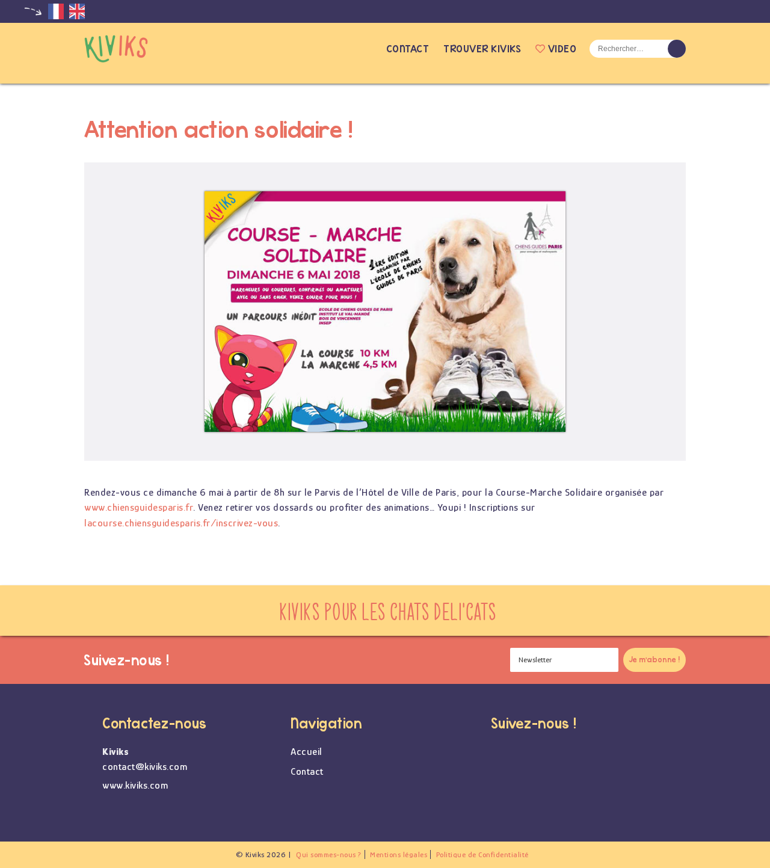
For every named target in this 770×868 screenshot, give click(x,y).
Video (562, 48)
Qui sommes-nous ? (329, 854)
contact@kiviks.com (144, 766)
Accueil (367, 49)
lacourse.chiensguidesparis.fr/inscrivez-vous (181, 523)
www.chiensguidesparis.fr (138, 507)
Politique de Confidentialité (482, 854)
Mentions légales (398, 854)
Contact (408, 48)
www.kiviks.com (135, 785)
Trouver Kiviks (482, 48)
